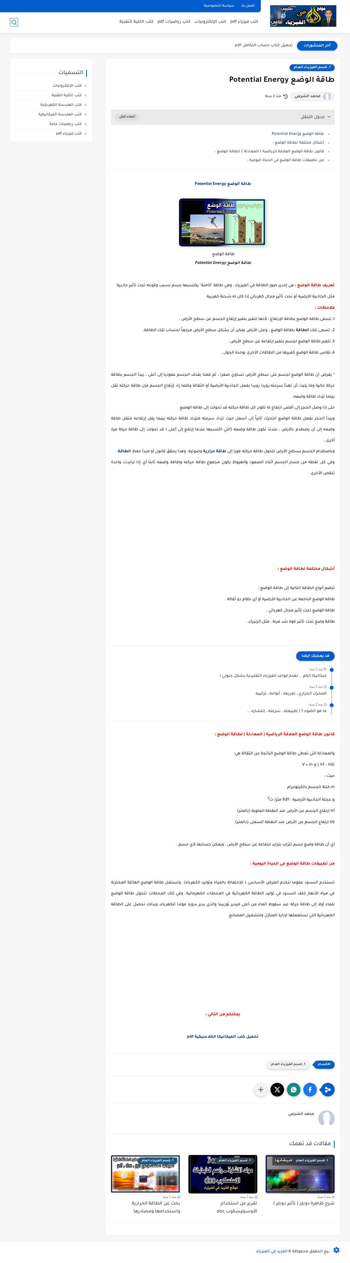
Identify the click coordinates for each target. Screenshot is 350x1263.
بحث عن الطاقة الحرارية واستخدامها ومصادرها (156, 1207)
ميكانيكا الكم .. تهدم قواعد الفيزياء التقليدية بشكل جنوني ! (273, 676)
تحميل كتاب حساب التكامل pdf (264, 45)
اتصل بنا (248, 6)
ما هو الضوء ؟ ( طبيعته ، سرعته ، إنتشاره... (286, 711)
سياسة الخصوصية (219, 6)
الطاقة (302, 330)
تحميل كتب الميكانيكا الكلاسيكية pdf (223, 1037)
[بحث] (14, 22)
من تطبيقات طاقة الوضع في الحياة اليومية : (285, 160)
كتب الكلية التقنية (136, 22)
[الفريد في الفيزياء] (303, 16)
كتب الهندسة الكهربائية (61, 105)
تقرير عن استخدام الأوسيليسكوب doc (237, 1207)
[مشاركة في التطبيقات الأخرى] (261, 1089)
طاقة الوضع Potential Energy (298, 134)
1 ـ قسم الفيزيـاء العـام (312, 67)
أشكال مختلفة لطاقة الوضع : (298, 143)
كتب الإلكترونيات (210, 22)
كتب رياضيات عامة (66, 124)
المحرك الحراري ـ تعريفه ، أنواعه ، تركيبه (291, 694)
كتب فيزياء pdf (244, 22)
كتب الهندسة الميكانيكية (61, 115)
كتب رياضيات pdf (174, 22)
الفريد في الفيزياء (271, 1252)
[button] (310, 1089)
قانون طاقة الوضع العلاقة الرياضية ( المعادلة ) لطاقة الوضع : (269, 152)
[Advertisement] (223, 523)
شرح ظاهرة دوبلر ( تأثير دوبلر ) (304, 1203)
